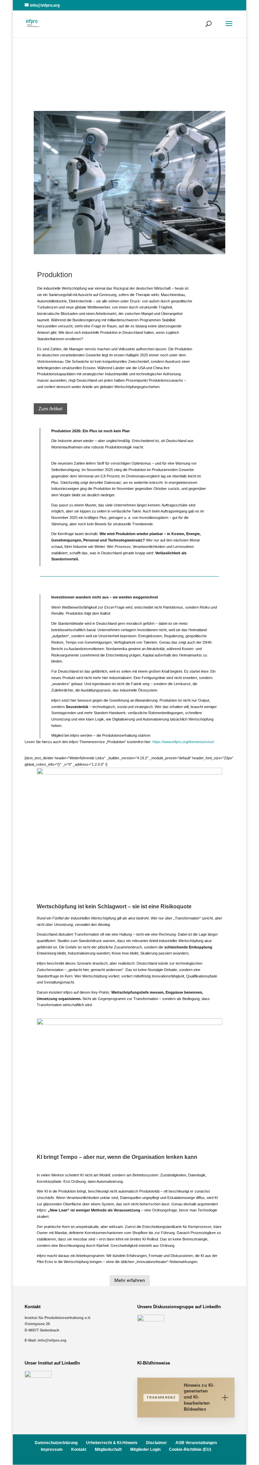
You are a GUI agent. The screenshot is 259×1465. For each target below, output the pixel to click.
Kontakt (78, 1449)
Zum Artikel (50, 408)
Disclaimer (156, 1442)
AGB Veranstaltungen (196, 1442)
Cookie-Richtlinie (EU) (190, 1449)
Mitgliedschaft (108, 1449)
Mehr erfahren (129, 1280)
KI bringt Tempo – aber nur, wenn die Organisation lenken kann (117, 1157)
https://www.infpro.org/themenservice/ (183, 742)
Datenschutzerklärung (56, 1442)
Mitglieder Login (145, 1449)
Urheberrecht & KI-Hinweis (112, 1442)
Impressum (52, 1449)
